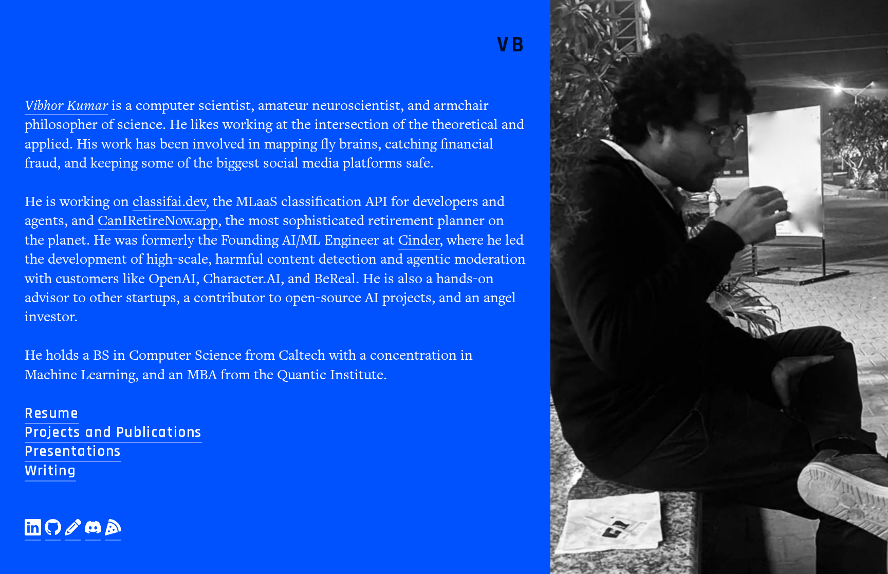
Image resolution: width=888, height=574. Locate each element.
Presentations (73, 451)
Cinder (419, 240)
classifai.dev (169, 201)
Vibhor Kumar (66, 105)
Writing (50, 470)
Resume (52, 413)
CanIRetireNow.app (158, 220)
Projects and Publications (113, 432)
